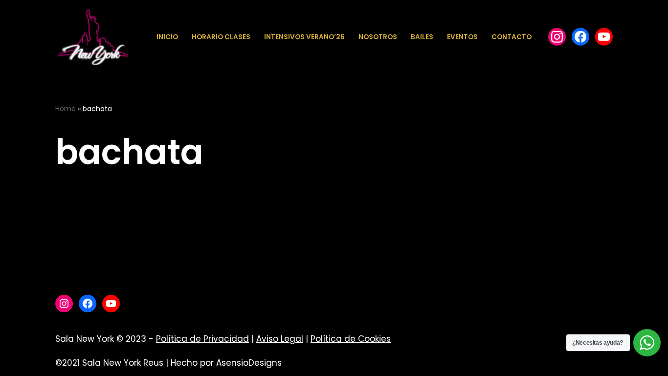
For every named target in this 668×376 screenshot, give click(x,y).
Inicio (167, 37)
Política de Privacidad (202, 339)
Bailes (422, 37)
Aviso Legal (279, 339)
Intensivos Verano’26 (304, 37)
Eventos (462, 37)
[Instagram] (64, 303)
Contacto (511, 37)
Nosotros (377, 37)
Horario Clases (221, 37)
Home (65, 109)
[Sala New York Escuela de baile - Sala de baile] (92, 37)
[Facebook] (557, 37)
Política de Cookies (351, 339)
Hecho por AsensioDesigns (226, 363)
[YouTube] (604, 37)
